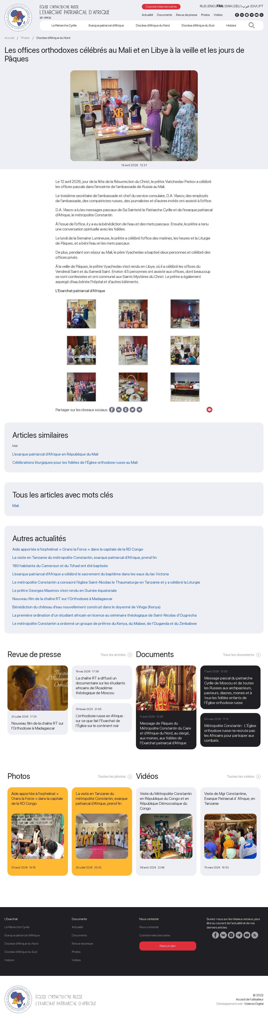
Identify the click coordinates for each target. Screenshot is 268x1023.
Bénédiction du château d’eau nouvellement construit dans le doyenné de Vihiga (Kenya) (86, 607)
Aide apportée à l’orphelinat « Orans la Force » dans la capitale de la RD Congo (77, 549)
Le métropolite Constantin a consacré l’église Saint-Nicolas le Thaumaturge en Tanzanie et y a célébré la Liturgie (106, 582)
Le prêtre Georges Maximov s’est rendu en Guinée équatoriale (64, 590)
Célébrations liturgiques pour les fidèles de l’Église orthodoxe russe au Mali (75, 462)
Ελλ (254, 6)
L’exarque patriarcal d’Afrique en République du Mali (55, 454)
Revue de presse (186, 15)
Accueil (9, 38)
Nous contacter (149, 927)
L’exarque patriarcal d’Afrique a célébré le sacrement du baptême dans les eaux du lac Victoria (90, 574)
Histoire (231, 25)
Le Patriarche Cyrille (64, 25)
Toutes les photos (112, 776)
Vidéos (218, 15)
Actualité (147, 15)
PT (261, 6)
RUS (203, 6)
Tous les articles (113, 655)
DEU (237, 6)
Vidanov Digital (253, 1004)
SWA (228, 6)
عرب (246, 6)
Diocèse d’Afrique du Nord (153, 25)
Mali (15, 505)
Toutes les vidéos (240, 776)
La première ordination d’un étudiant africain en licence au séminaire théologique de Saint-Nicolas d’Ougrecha (104, 615)
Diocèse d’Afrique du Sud (198, 25)
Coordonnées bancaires (161, 6)
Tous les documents (238, 655)
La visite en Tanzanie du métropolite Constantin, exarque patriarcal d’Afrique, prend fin (84, 557)
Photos (205, 15)
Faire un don (168, 946)
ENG (211, 6)
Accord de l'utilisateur (249, 999)
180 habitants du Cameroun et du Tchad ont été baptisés (60, 566)
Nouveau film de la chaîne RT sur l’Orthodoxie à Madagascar (62, 599)
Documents (164, 15)
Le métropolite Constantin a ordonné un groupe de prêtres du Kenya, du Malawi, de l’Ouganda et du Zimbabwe (104, 623)
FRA (220, 6)
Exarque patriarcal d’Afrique (106, 25)
